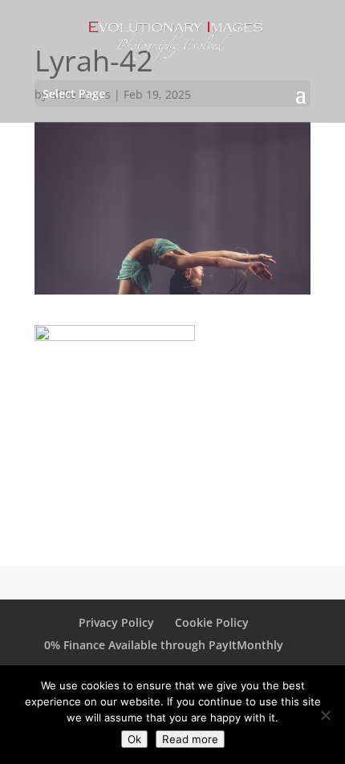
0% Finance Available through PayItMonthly (163, 644)
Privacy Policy (116, 622)
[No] (325, 715)
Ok (134, 739)
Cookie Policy (212, 622)
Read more (190, 739)
